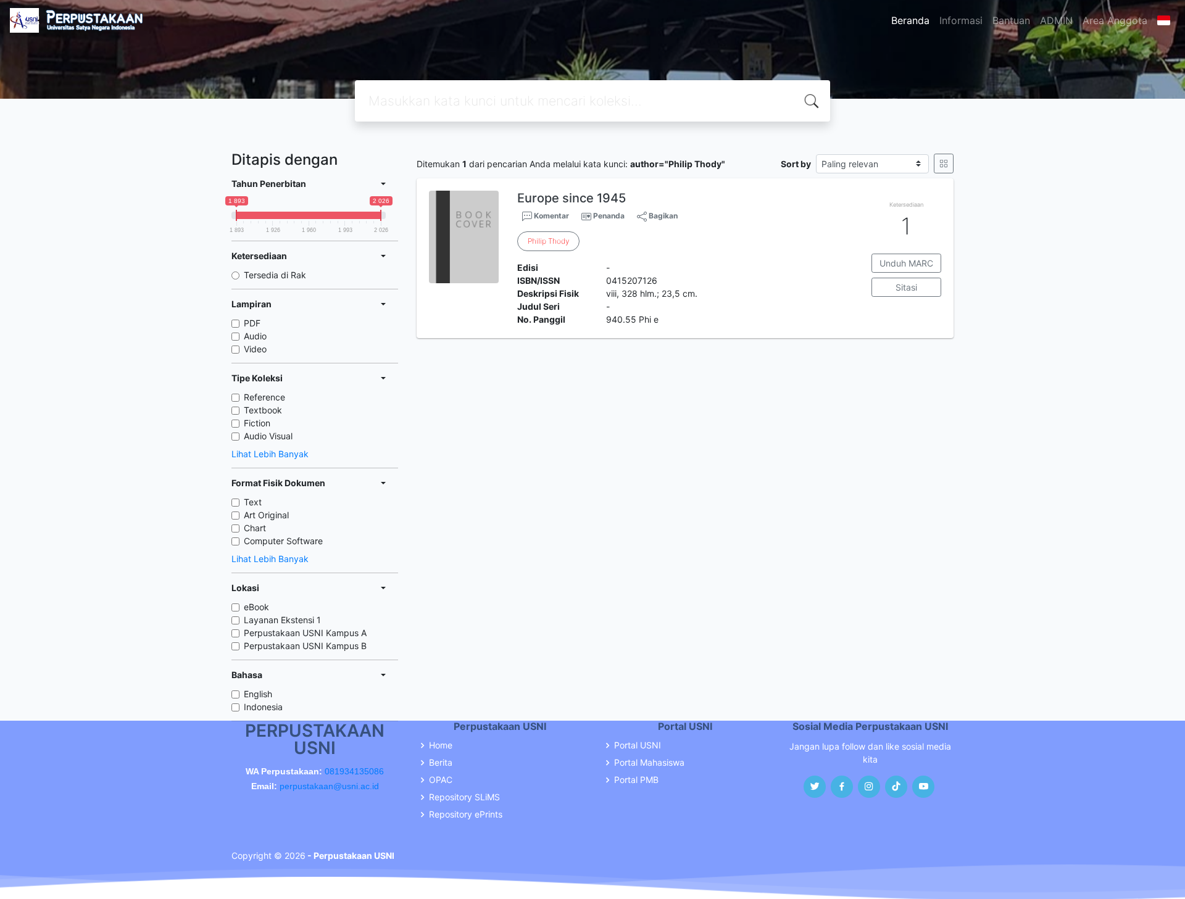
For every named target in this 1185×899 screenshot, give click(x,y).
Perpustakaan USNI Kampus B (305, 645)
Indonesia (263, 707)
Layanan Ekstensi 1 (282, 620)
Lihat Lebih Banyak (270, 454)
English (258, 694)
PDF (252, 323)
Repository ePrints (465, 814)
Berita (440, 762)
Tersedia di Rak (275, 275)
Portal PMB (636, 780)
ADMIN (1056, 20)
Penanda (609, 215)
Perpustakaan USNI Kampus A (305, 633)
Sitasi (906, 287)
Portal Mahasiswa (649, 762)
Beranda (910, 20)
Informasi (961, 20)
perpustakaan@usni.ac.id (329, 786)
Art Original (266, 515)
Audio (255, 336)
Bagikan (662, 215)
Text (253, 502)
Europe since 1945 (571, 198)
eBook (256, 607)
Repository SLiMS (464, 797)
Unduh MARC (906, 263)
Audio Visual (268, 436)
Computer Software (283, 541)
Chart (255, 528)
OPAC (440, 780)
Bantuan (1011, 20)
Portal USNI (637, 745)
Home (440, 745)
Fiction (257, 423)
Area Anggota (1115, 20)
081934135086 (354, 771)
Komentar (550, 215)
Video (255, 349)
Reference (264, 397)
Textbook (263, 410)
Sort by (796, 164)
